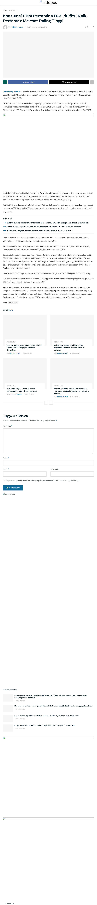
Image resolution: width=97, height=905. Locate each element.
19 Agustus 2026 (27, 353)
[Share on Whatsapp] (5, 82)
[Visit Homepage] (48, 2)
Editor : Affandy (15, 353)
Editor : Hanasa (17, 27)
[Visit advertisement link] (48, 151)
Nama (6, 458)
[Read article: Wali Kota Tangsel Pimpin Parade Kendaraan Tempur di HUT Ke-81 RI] (25, 373)
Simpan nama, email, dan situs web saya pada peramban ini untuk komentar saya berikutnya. (43, 480)
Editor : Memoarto (16, 394)
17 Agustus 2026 (75, 397)
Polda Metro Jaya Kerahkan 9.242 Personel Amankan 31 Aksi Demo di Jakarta (44, 227)
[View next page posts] (51, 403)
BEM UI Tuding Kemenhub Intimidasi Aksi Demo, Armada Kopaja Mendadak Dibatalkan (47, 223)
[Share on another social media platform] (92, 82)
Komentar (8, 426)
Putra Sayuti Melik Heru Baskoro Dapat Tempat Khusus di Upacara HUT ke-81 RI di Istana (71, 391)
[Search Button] (93, 2)
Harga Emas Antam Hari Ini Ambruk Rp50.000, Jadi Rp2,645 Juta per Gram (45, 725)
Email (6, 469)
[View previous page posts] (46, 403)
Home (5, 10)
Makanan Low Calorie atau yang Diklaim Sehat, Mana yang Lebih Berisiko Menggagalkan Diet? (53, 706)
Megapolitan (13, 10)
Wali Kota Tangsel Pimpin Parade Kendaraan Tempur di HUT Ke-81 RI (39, 231)
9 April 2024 (31, 27)
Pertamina (13, 302)
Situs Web (54, 469)
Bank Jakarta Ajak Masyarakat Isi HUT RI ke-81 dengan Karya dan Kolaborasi (46, 716)
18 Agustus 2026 (75, 353)
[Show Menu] (4, 2)
